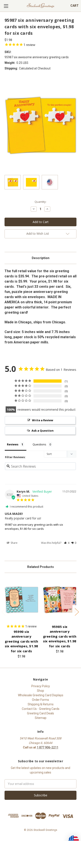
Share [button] (13, 543)
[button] (66, 543)
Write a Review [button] (42, 420)
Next (76, 611)
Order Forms (40, 699)
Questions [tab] (39, 444)
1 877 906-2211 (47, 747)
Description (40, 258)
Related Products (40, 567)
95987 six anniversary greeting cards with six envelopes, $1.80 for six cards (34, 527)
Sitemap (40, 718)
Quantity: (40, 202)
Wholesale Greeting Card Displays (40, 695)
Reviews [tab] (12, 444)
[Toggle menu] (6, 6)
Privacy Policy (40, 686)
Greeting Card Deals (40, 713)
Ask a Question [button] (43, 430)
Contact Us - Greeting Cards (40, 709)
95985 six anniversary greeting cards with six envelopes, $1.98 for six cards (59, 636)
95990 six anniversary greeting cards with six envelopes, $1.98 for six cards (21, 641)
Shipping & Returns (41, 704)
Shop (40, 690)
